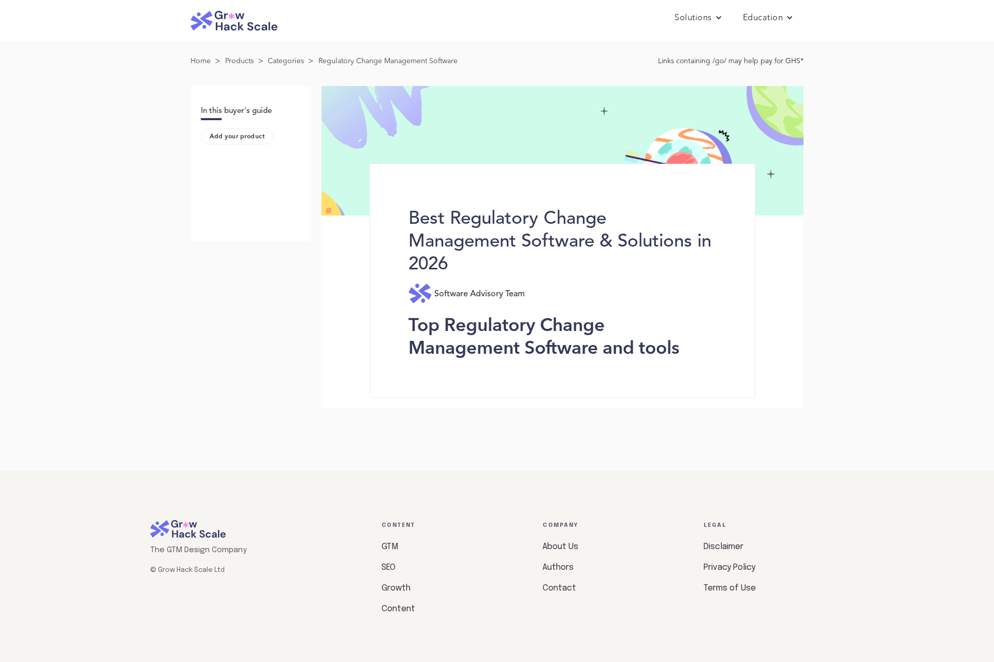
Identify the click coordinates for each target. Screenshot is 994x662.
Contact (559, 588)
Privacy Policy (729, 567)
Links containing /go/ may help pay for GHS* (730, 61)
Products (239, 61)
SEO (389, 567)
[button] (698, 18)
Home (201, 61)
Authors (558, 567)
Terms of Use (730, 588)
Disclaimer (723, 546)
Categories (286, 61)
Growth (396, 588)
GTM (390, 546)
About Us (560, 546)
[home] (234, 21)
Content (398, 609)
